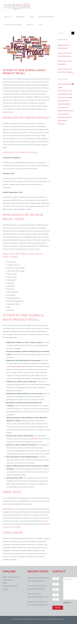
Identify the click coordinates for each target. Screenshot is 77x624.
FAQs (5, 583)
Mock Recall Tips (10, 586)
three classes (16, 366)
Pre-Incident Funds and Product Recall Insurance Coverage (65, 94)
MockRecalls (16, 504)
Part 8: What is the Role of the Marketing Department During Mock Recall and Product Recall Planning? (66, 71)
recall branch (34, 439)
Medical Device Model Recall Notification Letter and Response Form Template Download (65, 47)
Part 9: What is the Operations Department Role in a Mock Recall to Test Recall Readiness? (66, 63)
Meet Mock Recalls (11, 577)
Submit (57, 607)
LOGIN (5, 589)
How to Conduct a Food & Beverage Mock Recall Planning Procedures (66, 55)
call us (17, 527)
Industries (7, 580)
